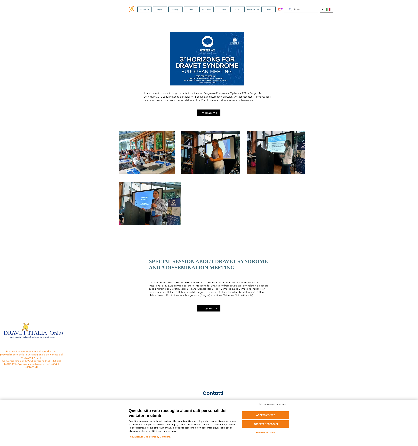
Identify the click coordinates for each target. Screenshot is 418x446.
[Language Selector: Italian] (326, 9)
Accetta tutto (265, 415)
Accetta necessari (266, 424)
